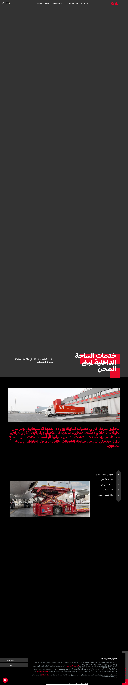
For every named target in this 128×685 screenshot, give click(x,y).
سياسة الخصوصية (42, 671)
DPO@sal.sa (45, 675)
